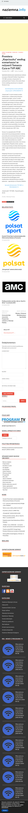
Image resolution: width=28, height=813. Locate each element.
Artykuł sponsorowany (8, 627)
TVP (8, 201)
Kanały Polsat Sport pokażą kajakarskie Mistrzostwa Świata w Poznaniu (13, 237)
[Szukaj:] (14, 401)
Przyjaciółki (6, 475)
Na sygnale (5, 467)
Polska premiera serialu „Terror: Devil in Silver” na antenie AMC (13, 302)
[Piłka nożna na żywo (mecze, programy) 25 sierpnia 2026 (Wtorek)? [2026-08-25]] (8, 702)
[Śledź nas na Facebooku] (4, 591)
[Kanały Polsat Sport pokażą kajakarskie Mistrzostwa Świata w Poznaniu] (14, 222)
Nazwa (4, 371)
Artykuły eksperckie (7, 630)
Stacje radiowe (6, 610)
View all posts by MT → (9, 332)
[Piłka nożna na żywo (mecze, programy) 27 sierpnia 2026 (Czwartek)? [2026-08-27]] (8, 670)
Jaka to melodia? (7, 478)
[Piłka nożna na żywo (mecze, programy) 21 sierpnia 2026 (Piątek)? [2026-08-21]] (8, 766)
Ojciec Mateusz (7, 471)
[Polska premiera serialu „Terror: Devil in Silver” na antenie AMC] (14, 287)
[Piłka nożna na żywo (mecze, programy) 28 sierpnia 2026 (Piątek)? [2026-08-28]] (8, 654)
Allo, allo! (5, 476)
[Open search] (24, 18)
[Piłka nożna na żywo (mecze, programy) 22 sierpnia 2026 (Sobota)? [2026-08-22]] (8, 750)
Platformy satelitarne (7, 621)
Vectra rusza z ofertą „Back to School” (13, 508)
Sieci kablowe (5, 624)
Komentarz (6, 351)
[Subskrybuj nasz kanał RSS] (8, 591)
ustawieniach (4, 807)
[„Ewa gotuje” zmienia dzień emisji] (14, 256)
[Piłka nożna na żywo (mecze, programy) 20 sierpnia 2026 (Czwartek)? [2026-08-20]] (8, 782)
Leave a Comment (19, 71)
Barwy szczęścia (7, 462)
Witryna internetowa (9, 385)
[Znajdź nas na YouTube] (12, 591)
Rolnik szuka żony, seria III (9, 484)
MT (13, 71)
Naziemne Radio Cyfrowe (9, 607)
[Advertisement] (14, 37)
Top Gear (5, 489)
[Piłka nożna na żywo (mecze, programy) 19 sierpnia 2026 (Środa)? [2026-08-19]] (8, 798)
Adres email (6, 378)
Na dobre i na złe (7, 465)
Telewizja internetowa (8, 613)
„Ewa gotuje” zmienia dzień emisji (12, 269)
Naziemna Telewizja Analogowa (10, 632)
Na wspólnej (6, 469)
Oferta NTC (15, 52)
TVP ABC (12, 201)
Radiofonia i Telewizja (7, 616)
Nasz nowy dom (7, 482)
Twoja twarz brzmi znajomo (10, 488)
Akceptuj (5, 810)
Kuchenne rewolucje (8, 480)
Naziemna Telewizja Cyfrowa (9, 602)
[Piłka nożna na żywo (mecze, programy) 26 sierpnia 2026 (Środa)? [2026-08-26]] (8, 686)
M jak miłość (6, 463)
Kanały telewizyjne (7, 52)
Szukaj (5, 435)
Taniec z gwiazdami (8, 486)
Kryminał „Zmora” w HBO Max (11, 510)
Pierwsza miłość (7, 473)
